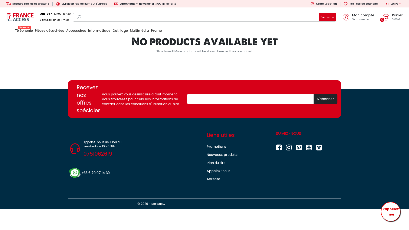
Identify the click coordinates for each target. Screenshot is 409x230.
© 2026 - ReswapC (151, 204)
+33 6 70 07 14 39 (96, 172)
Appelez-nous (218, 170)
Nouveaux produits (222, 154)
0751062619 (98, 153)
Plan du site (216, 162)
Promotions (216, 146)
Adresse (213, 179)
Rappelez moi (391, 212)
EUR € (394, 4)
